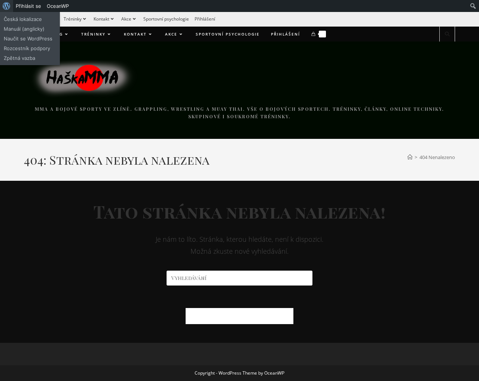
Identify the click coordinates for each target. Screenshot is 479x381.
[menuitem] (6, 6)
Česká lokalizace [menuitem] (23, 19)
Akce (126, 19)
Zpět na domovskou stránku (239, 316)
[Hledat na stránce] (447, 34)
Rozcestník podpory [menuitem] (27, 48)
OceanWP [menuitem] (58, 6)
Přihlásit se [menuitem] (28, 6)
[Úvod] (410, 157)
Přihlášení (205, 19)
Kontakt (101, 19)
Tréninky (73, 19)
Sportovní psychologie (166, 19)
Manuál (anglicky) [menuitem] (24, 29)
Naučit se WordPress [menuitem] (28, 39)
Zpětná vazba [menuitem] (19, 58)
